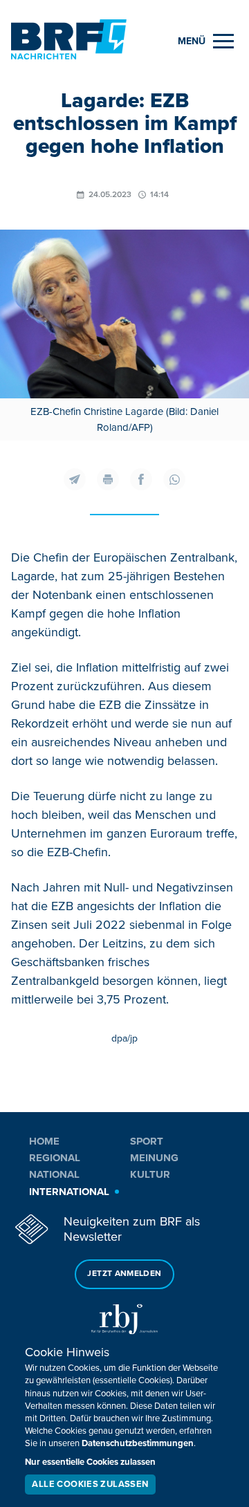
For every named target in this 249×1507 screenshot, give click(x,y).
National (54, 1174)
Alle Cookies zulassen (90, 1484)
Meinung (154, 1158)
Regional (54, 1158)
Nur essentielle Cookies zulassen (90, 1462)
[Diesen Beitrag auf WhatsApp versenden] (174, 479)
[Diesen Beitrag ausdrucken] (108, 479)
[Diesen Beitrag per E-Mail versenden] (75, 479)
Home (44, 1141)
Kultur (150, 1174)
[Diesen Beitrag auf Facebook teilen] (141, 479)
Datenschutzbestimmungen (138, 1443)
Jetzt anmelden (124, 1273)
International (69, 1191)
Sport (146, 1141)
